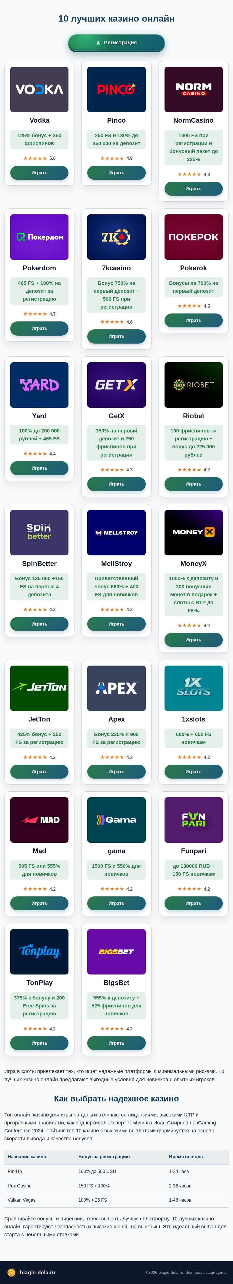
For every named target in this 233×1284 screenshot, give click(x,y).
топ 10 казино (82, 1131)
